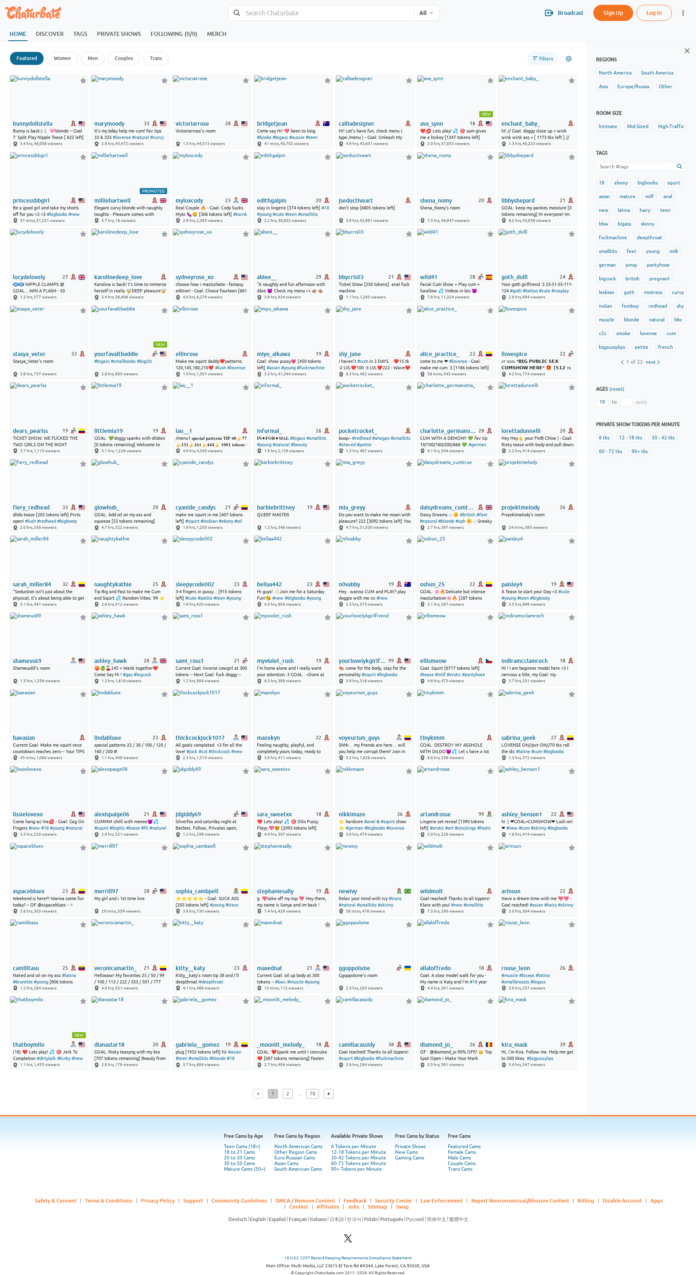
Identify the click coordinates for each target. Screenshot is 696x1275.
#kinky (63, 1058)
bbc (678, 320)
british (633, 278)
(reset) (616, 389)
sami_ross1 (190, 661)
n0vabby (349, 584)
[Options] (569, 59)
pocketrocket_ (358, 431)
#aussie (296, 137)
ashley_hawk (110, 661)
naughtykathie (113, 584)
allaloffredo (435, 968)
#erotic (454, 674)
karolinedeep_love (118, 277)
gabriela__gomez (198, 1044)
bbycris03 (351, 277)
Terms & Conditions (109, 1200)
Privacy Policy (158, 1200)
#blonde (446, 521)
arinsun (510, 891)
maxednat (269, 968)
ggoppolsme (354, 968)
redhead (657, 306)
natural (657, 320)
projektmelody (520, 507)
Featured (27, 58)
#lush (220, 367)
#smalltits (308, 214)
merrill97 (106, 891)
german (607, 265)
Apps (656, 1200)
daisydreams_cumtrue (447, 507)
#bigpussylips (540, 1058)
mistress (653, 292)
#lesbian (209, 521)
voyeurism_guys (359, 738)
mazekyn (268, 738)
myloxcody (189, 200)
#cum (362, 361)
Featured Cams (464, 1146)
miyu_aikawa (273, 354)
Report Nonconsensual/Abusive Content (520, 1200)
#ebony (226, 521)
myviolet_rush (275, 661)
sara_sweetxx (274, 814)
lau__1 (184, 431)
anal (667, 196)
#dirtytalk (46, 1058)
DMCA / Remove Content (305, 1200)
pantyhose (658, 265)
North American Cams (298, 1146)
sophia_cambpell (197, 891)
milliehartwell (112, 200)
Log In (654, 12)
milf (649, 196)
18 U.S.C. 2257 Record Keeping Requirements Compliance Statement (348, 1258)
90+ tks (640, 451)
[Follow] (83, 80)
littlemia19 (108, 431)
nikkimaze (352, 814)
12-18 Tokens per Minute (358, 1152)
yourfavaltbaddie (116, 354)
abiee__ (267, 277)
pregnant (659, 278)
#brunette (23, 981)
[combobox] (321, 13)
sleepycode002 (195, 584)
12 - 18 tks (630, 438)
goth (629, 292)
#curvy (157, 137)
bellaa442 (269, 584)
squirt (673, 183)
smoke (623, 333)
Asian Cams (286, 1163)
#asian (273, 367)
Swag (402, 1206)
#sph (460, 521)
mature (627, 196)
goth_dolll (514, 277)
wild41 (428, 277)
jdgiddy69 (188, 814)
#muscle (295, 981)
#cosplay (560, 290)
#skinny (538, 828)
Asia (603, 86)
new (603, 210)
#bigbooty (67, 521)
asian (604, 196)
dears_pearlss (30, 431)
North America (615, 73)
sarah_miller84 (32, 584)
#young (264, 214)
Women (62, 58)
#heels (484, 828)
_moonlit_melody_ (280, 1044)
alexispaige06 (111, 814)
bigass (624, 224)
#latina (523, 751)
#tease (427, 674)
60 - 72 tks (610, 451)
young (653, 251)
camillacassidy (357, 1044)
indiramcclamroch (524, 661)
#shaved (347, 444)
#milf (440, 674)
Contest (298, 1206)
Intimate (608, 126)
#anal (369, 821)
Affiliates (328, 1206)
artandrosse (435, 814)
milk (673, 251)
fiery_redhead (31, 507)
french (665, 347)
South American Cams (298, 1169)
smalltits (608, 251)
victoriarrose (192, 123)
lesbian (606, 292)
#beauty (299, 444)
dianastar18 (109, 1044)
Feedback (355, 1200)
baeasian (24, 738)
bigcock (607, 278)
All (423, 13)
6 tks (604, 438)
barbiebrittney (276, 507)
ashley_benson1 (521, 814)
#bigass (280, 137)
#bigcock (142, 674)
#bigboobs (57, 214)
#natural (140, 137)
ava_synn (431, 123)
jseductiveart (356, 200)
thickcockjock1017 (200, 738)
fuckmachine (613, 237)
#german (477, 444)
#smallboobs (123, 361)
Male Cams (459, 1158)
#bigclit (144, 361)
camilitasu (26, 968)
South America (657, 73)
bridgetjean (272, 123)
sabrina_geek (518, 738)
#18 (325, 207)
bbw (603, 224)
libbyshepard (517, 200)
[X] (348, 1241)
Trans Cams (460, 1169)
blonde (631, 320)
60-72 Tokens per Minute (358, 1163)
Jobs (353, 1206)
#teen (311, 137)
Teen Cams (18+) (242, 1146)
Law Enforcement (441, 1200)
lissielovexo (28, 814)
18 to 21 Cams (239, 1152)
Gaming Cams (409, 1158)
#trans (232, 904)
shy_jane (350, 354)
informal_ (269, 431)
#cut (203, 751)
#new (74, 214)
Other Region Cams (295, 1152)
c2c (603, 333)
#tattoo (530, 290)
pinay (631, 265)
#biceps (526, 975)
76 (312, 1094)
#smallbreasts (515, 981)
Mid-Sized (637, 126)
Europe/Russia (633, 86)
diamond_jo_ (436, 1044)
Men (93, 58)
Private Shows (410, 1146)
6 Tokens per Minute (353, 1146)
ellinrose (187, 354)
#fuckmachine (311, 367)
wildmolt (431, 891)
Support (193, 1200)
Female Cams (462, 1152)
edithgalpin (271, 200)
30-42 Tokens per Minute (358, 1158)
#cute (278, 214)
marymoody (109, 123)
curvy (678, 292)
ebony (621, 183)
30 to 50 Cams (239, 1163)
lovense (648, 333)
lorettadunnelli (521, 431)
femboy (630, 306)
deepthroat (649, 237)
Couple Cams (462, 1163)
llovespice (514, 354)
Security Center (393, 1200)
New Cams (406, 1152)
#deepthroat (211, 981)
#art (449, 828)
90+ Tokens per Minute (356, 1169)
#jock (191, 751)
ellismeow (433, 661)
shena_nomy (436, 200)
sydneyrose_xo (194, 277)
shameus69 (27, 661)
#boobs (264, 137)
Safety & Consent (56, 1200)
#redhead (361, 438)
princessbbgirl (31, 200)
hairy (645, 210)
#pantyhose (473, 674)
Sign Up (613, 12)
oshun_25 (432, 584)
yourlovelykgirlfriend (363, 661)
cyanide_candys (195, 507)
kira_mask (514, 1044)
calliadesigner (357, 123)
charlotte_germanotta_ (448, 431)
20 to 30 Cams (239, 1158)
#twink (240, 214)
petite (641, 347)
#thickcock (219, 751)
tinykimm (432, 738)
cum (671, 333)
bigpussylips (612, 347)
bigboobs (648, 183)
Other (665, 86)
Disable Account (622, 1200)
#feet (481, 514)
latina (624, 210)
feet (631, 251)
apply (641, 402)
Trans (156, 58)
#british (467, 514)
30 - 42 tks (663, 438)
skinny (648, 224)
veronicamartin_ (115, 968)
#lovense (122, 137)
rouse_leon (515, 968)
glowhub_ (106, 507)
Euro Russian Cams (294, 1158)
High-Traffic (671, 126)
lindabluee (107, 738)
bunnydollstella (32, 123)
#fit (144, 828)
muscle (606, 320)
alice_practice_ (439, 354)
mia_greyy (352, 507)
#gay (128, 674)
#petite (364, 444)
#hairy (550, 904)
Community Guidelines (239, 1200)
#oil (238, 521)
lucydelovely (29, 277)
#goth (516, 290)
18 (602, 183)
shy (680, 306)
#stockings (465, 828)
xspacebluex (28, 891)
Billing (586, 1200)
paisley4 (511, 584)
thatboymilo (28, 1044)
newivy (348, 891)
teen (665, 210)
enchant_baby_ (520, 123)
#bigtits (117, 828)
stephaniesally (275, 891)
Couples (124, 58)
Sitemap (377, 1206)
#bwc (280, 981)
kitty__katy (190, 968)
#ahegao (380, 438)
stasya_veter (29, 354)
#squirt (192, 521)
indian (605, 306)
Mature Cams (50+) (244, 1169)
